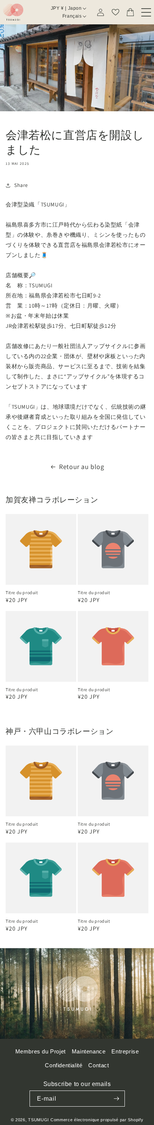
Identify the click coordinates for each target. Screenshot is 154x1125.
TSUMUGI (38, 1120)
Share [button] (21, 185)
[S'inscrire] (116, 1098)
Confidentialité (63, 1065)
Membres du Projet (40, 1051)
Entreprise (125, 1051)
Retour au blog (81, 466)
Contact (98, 1065)
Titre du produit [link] (22, 592)
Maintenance (89, 1051)
